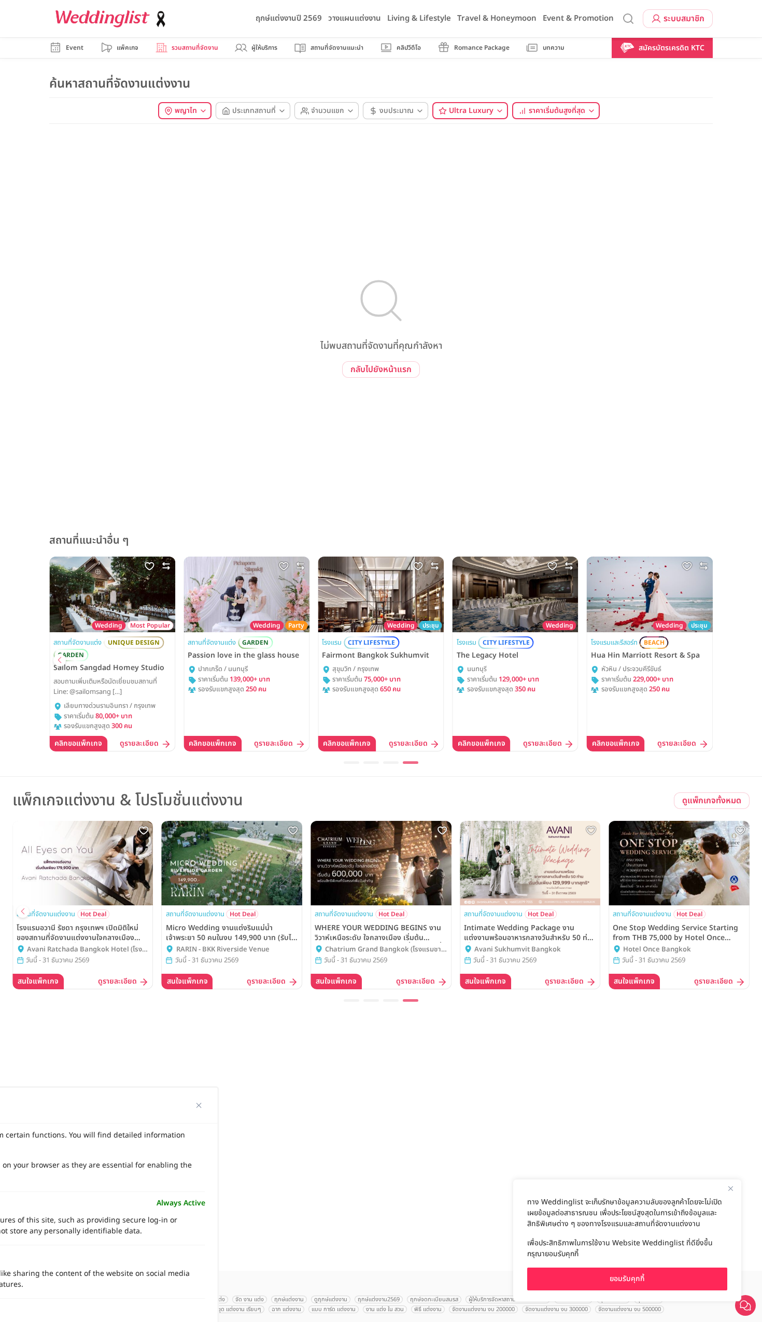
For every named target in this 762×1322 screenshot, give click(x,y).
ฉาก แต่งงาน (286, 1309)
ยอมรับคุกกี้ (627, 1278)
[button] (59, 660)
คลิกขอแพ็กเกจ (78, 743)
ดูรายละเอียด (139, 744)
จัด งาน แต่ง (249, 1299)
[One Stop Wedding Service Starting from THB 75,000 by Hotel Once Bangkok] (679, 863)
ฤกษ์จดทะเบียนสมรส (434, 1299)
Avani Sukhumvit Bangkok (517, 950)
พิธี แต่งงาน (428, 1309)
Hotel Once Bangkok (657, 950)
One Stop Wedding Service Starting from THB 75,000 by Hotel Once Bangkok (675, 932)
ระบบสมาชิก (684, 18)
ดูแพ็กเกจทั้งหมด (711, 800)
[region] (627, 1240)
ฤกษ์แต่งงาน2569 (379, 1299)
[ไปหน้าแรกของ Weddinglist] (112, 18)
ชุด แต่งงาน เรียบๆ (239, 1309)
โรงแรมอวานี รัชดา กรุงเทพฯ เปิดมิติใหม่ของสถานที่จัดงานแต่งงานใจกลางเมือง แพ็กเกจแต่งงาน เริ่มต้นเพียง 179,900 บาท (77, 932)
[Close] (730, 1188)
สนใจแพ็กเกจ (38, 981)
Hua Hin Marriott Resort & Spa (645, 655)
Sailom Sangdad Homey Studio (108, 668)
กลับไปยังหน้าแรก (381, 369)
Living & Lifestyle (419, 18)
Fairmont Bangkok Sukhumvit (375, 655)
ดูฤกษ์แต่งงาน (330, 1299)
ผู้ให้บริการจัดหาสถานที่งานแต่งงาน (508, 1299)
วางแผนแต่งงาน (354, 18)
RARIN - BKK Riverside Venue (223, 950)
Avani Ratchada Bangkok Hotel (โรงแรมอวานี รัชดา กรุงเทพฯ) (84, 950)
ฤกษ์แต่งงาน (289, 1299)
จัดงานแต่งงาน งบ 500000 (629, 1309)
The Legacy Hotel (487, 655)
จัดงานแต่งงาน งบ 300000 (556, 1309)
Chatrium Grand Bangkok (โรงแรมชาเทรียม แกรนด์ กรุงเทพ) (383, 950)
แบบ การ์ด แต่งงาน (334, 1309)
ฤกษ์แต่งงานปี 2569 (289, 18)
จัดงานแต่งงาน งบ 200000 (483, 1309)
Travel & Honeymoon (497, 18)
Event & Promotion (578, 18)
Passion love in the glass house (243, 655)
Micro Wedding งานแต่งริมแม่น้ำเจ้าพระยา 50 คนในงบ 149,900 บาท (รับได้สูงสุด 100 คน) (231, 932)
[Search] (628, 19)
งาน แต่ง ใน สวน (385, 1309)
